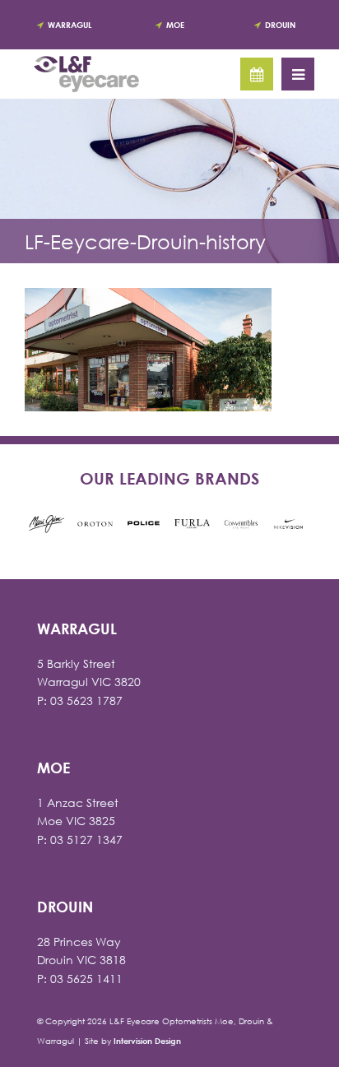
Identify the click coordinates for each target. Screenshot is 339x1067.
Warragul (69, 24)
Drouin (280, 24)
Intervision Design (147, 1040)
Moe (175, 24)
